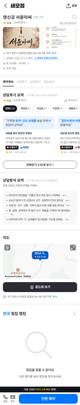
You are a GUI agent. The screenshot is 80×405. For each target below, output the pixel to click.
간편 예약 (48, 398)
